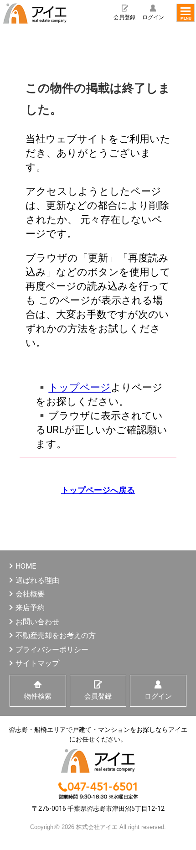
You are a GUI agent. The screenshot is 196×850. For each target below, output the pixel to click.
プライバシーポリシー (51, 649)
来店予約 (30, 607)
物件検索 (38, 696)
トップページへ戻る (98, 490)
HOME (25, 566)
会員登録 (124, 17)
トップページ (79, 387)
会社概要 (30, 594)
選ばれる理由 (37, 580)
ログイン (153, 17)
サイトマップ (37, 663)
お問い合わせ (37, 621)
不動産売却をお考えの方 (55, 635)
